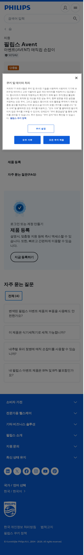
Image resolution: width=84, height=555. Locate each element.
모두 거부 (26, 140)
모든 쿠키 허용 (55, 140)
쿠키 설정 (39, 129)
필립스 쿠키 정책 (42, 118)
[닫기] (73, 78)
